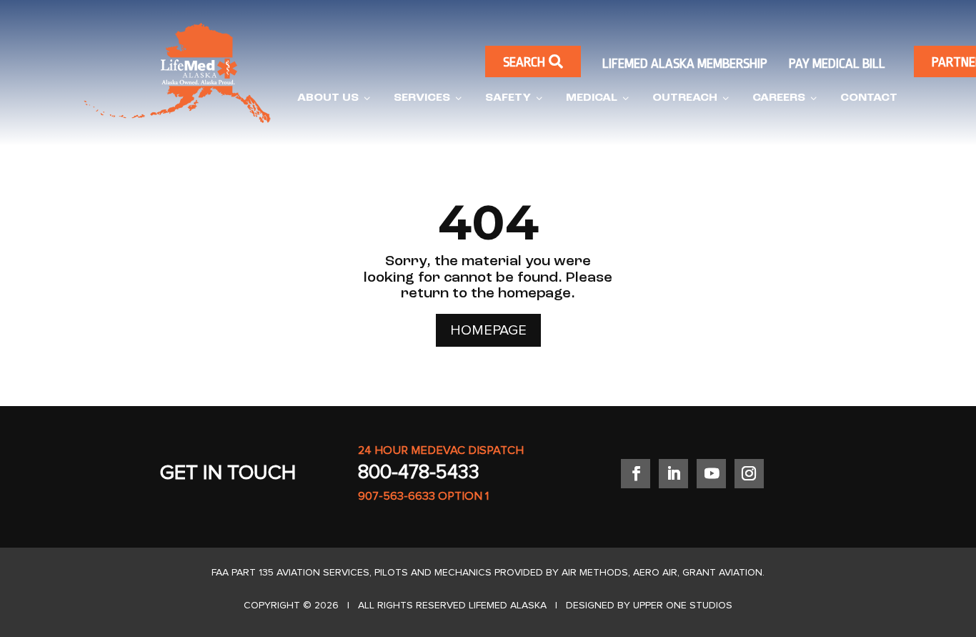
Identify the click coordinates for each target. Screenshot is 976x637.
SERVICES (429, 98)
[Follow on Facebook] (635, 473)
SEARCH (533, 62)
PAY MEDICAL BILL (837, 63)
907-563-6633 (396, 496)
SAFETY (514, 98)
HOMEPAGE (488, 330)
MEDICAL (598, 98)
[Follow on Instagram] (749, 473)
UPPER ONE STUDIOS (682, 606)
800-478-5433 (418, 473)
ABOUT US (334, 98)
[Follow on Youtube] (711, 473)
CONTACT (868, 98)
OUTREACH (691, 98)
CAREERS (785, 98)
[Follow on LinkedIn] (673, 473)
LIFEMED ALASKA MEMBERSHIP (684, 63)
